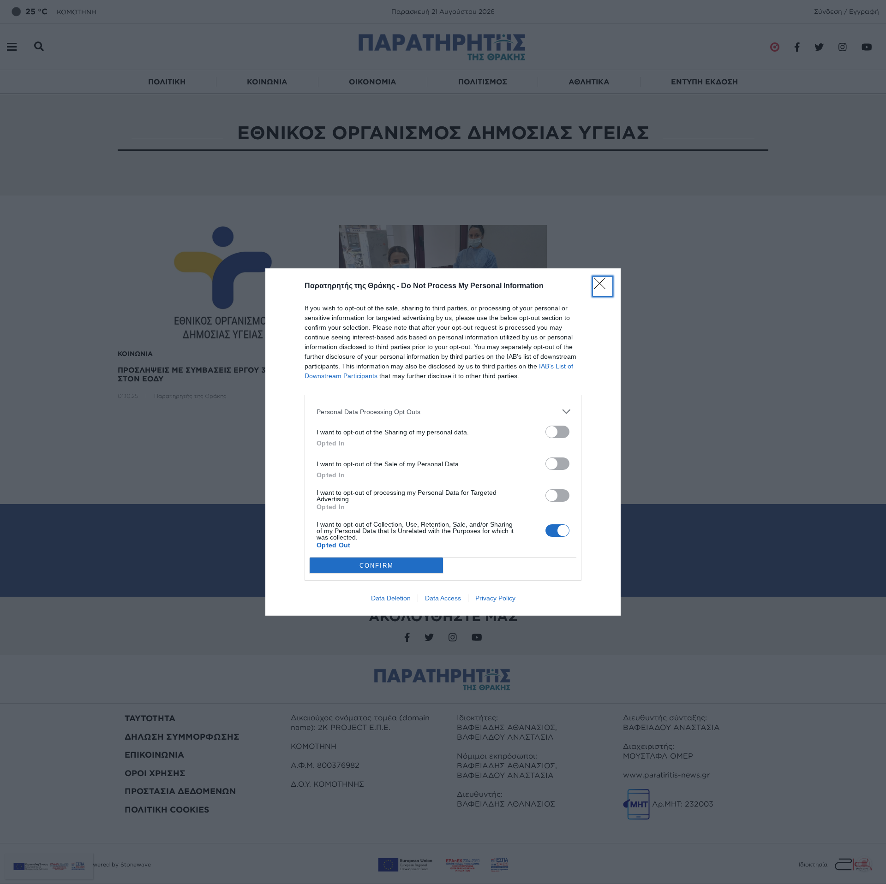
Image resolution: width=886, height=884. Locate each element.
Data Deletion (391, 598)
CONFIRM (376, 565)
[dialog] (443, 442)
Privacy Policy (495, 598)
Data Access (443, 598)
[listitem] (443, 411)
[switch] (557, 432)
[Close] (602, 286)
